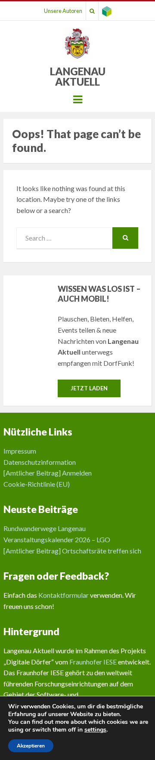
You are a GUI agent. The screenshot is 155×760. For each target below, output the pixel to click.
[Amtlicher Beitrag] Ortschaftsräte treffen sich (72, 551)
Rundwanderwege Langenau (44, 528)
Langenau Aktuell (77, 76)
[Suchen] (92, 10)
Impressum (19, 451)
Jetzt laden (89, 388)
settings (95, 730)
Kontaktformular (63, 595)
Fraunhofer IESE (93, 662)
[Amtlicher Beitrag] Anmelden (47, 473)
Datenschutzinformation (39, 462)
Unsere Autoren (63, 10)
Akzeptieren (31, 745)
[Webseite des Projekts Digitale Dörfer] (107, 10)
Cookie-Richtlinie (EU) (36, 484)
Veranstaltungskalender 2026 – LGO (56, 539)
